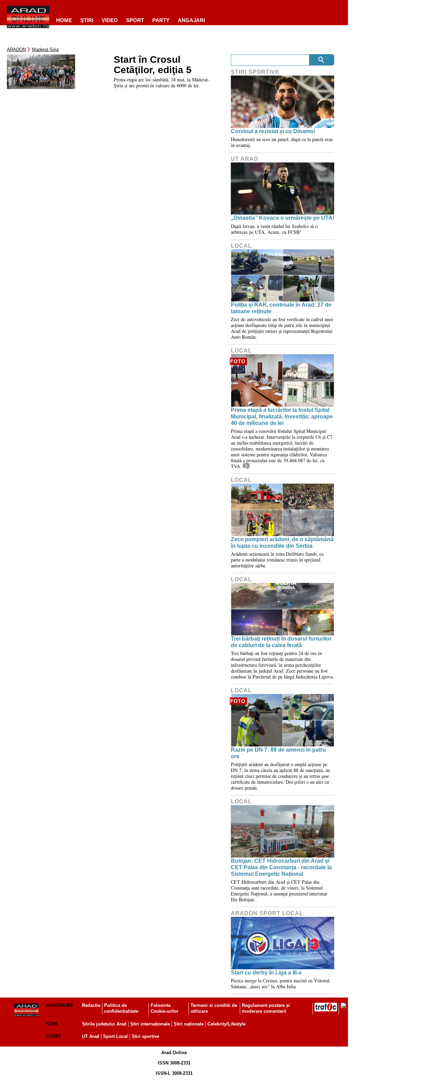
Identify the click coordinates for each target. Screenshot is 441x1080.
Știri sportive (145, 1036)
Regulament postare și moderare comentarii (266, 1008)
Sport (135, 20)
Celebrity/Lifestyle (226, 1024)
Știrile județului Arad (104, 1024)
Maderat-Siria (45, 49)
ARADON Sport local (267, 913)
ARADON (16, 49)
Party (161, 20)
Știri (52, 1024)
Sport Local (115, 1036)
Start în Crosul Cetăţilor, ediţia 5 (153, 65)
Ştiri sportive (255, 72)
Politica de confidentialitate (121, 1008)
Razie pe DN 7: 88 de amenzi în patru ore (278, 753)
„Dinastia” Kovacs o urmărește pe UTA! (282, 218)
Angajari (191, 20)
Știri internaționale (150, 1024)
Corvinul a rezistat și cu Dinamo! (273, 131)
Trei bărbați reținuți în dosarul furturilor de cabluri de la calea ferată (281, 642)
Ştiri (86, 20)
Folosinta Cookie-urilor (164, 1008)
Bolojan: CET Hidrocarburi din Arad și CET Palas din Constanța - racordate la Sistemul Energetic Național (281, 867)
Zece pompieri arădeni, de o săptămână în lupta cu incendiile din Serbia (282, 542)
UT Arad (244, 159)
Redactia (91, 1005)
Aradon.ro (59, 1005)
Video (110, 20)
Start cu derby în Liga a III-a (266, 972)
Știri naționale (189, 1024)
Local (241, 246)
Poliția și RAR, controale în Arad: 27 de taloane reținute (281, 308)
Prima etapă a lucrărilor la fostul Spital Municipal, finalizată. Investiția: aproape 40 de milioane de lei (282, 416)
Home (64, 20)
